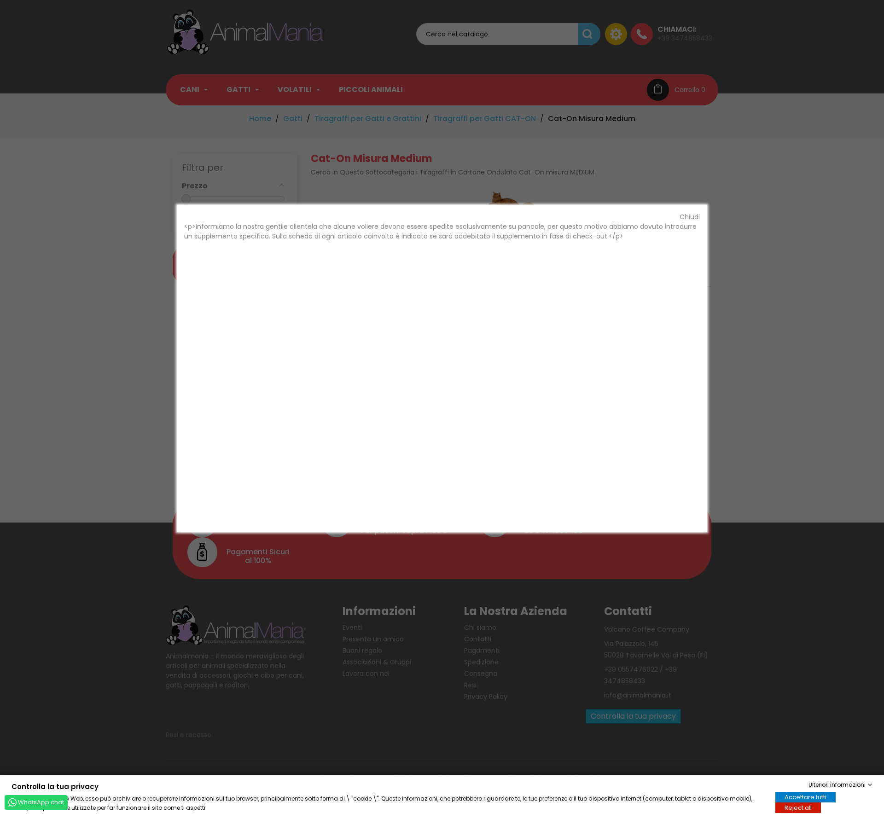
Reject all (798, 807)
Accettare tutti (805, 796)
